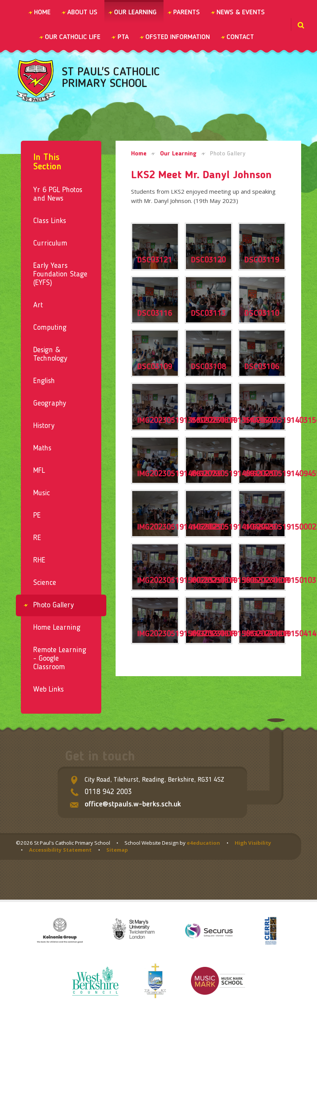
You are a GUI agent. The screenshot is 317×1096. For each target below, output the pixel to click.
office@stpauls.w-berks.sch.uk (133, 804)
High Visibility (253, 842)
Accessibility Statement (60, 849)
